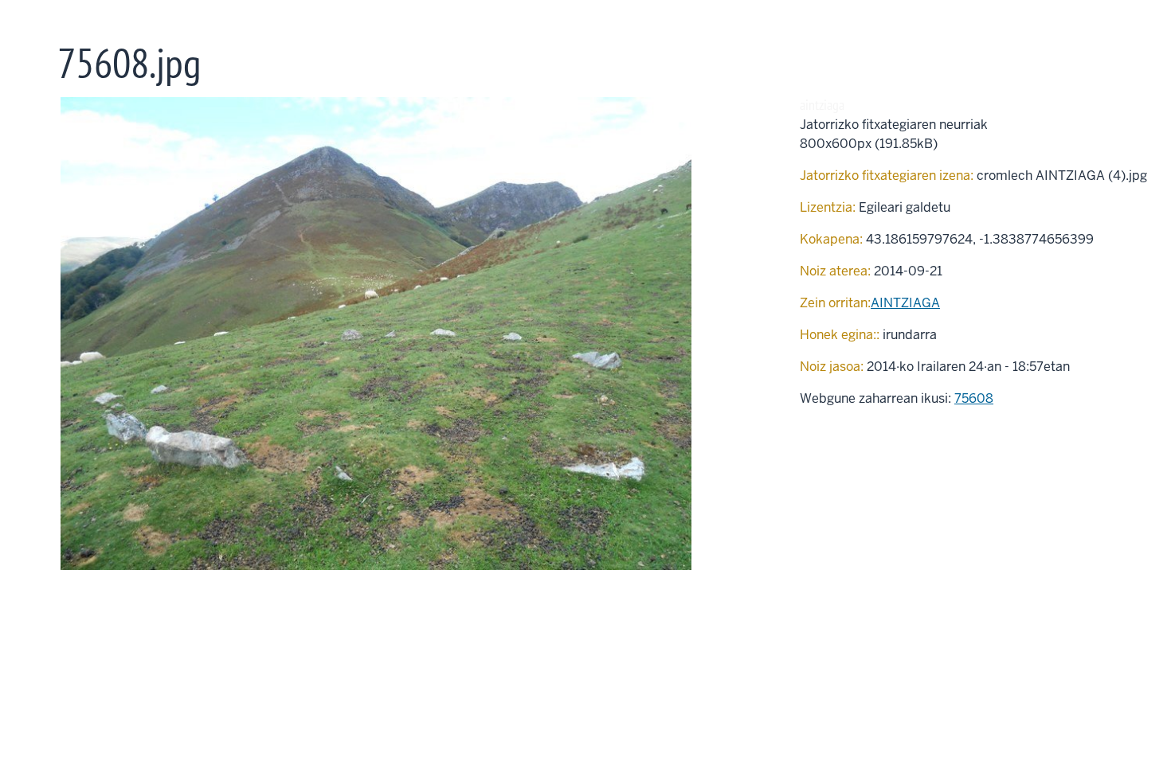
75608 (973, 398)
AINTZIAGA (905, 303)
